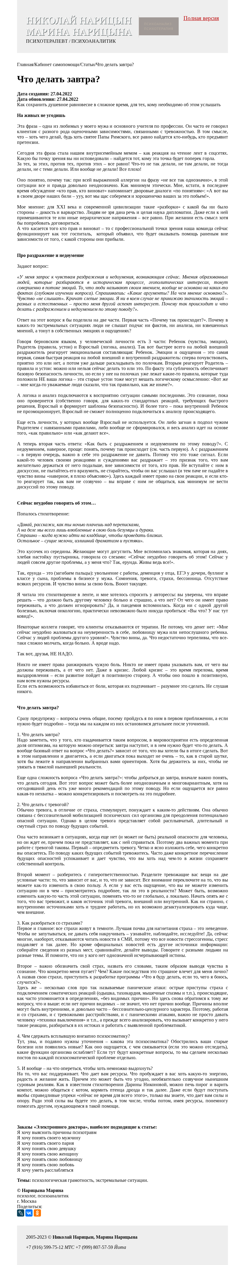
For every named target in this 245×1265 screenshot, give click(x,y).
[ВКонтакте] (29, 1213)
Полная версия (201, 18)
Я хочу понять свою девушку (46, 1148)
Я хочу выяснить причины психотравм (57, 1132)
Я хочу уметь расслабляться (45, 1170)
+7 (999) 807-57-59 (94, 1247)
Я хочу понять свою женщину (47, 1153)
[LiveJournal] (20, 1213)
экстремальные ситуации (121, 1180)
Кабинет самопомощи (56, 64)
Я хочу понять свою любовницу (49, 1159)
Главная (25, 64)
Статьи (87, 64)
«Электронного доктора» (61, 1126)
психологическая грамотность (62, 1180)
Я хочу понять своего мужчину (49, 1137)
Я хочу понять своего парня (45, 1143)
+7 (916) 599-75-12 (44, 1247)
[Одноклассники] (37, 1213)
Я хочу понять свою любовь (45, 1164)
